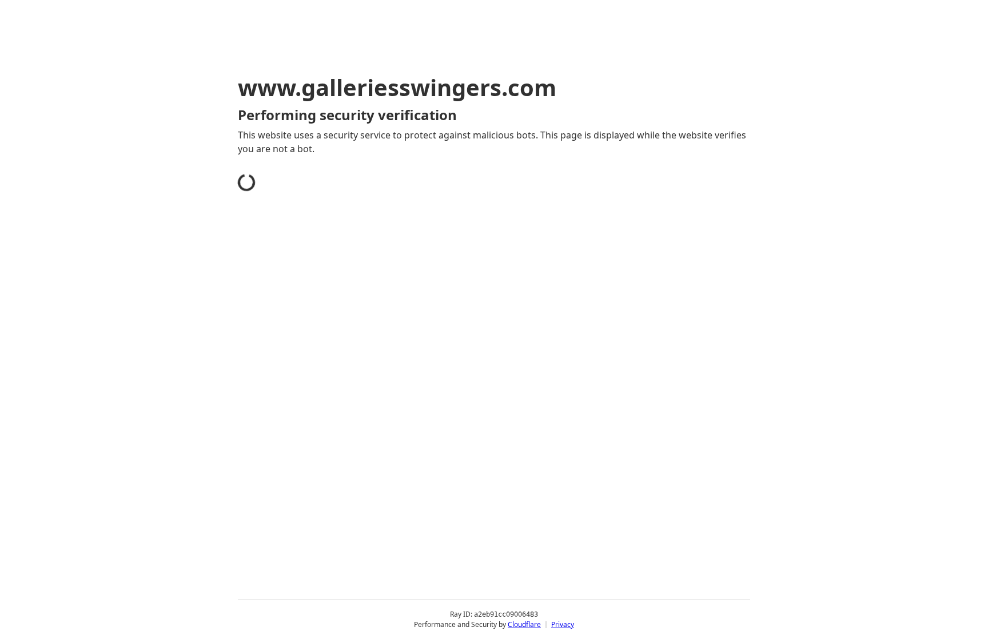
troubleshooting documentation (645, 337)
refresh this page (468, 319)
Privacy (562, 624)
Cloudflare (524, 624)
